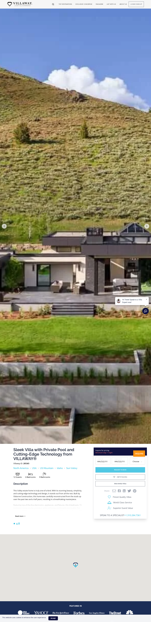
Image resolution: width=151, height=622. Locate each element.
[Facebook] (119, 490)
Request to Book (120, 470)
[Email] (114, 491)
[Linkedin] (124, 490)
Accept (53, 618)
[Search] (53, 4)
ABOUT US (123, 4)
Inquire (139, 453)
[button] (4, 226)
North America (21, 468)
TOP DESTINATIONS (65, 4)
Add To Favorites (122, 477)
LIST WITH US (111, 4)
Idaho (60, 468)
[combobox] (137, 462)
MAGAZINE (99, 4)
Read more (19, 516)
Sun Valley (71, 468)
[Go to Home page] (19, 4)
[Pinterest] (134, 491)
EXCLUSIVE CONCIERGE (84, 4)
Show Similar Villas (120, 483)
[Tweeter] (129, 491)
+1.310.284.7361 (132, 515)
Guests (135, 458)
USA (34, 468)
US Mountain (46, 468)
